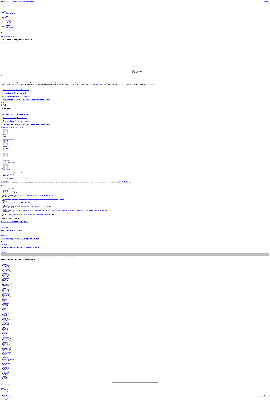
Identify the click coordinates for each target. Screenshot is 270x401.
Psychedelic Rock (7, 352)
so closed (5, 157)
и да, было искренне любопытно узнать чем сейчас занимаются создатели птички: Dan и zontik (26, 195)
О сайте (8, 30)
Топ (7, 16)
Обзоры (5, 12)
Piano (4, 343)
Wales (4, 378)
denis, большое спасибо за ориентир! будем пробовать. (16, 206)
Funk (4, 309)
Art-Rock (5, 269)
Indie (4, 317)
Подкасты (8, 20)
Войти (21, 1)
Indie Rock (3, 227)
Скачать (2, 75)
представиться (10, 178)
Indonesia (5, 322)
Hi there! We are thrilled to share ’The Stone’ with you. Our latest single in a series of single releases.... (26, 214)
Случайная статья (5, 384)
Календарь (265, 1)
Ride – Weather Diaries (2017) (11, 230)
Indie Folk (5, 318)
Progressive (6, 349)
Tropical (5, 372)
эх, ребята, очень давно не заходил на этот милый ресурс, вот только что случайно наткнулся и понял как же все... (30, 199)
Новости (5, 11)
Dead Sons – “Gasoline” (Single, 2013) (14, 222)
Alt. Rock (5, 266)
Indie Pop (12, 36)
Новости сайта (9, 27)
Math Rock (5, 333)
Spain (4, 364)
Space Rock (6, 363)
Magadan (5, 332)
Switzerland (6, 368)
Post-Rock (5, 348)
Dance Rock (6, 289)
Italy (4, 325)
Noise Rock (6, 340)
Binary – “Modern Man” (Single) (126, 182)
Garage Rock (6, 311)
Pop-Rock (5, 344)
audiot (4, 134)
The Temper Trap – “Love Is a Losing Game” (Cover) (20, 239)
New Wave (5, 338)
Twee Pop (5, 373)
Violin (4, 377)
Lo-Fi (4, 329)
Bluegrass (5, 275)
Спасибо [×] (6, 399)
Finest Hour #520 (15, 191)
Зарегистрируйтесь (4, 182)
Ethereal (5, 301)
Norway (5, 342)
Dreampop (5, 295)
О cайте (2, 388)
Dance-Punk (6, 290)
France (4, 308)
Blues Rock (6, 278)
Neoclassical (6, 335)
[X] (5, 105)
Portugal (5, 345)
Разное (5, 18)
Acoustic (5, 264)
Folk (4, 307)
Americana (5, 268)
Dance (4, 288)
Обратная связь (4, 389)
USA (6, 252)
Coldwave (5, 284)
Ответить (5, 140)
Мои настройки (7, 396)
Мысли (8, 25)
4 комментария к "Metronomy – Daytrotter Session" (12, 127)
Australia (3, 244)
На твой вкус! (6, 395)
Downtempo (6, 294)
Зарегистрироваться (14, 1)
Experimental (6, 303)
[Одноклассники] (3, 105)
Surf (4, 365)
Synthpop (5, 369)
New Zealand (6, 339)
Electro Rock (6, 296)
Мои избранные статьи (8, 398)
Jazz (4, 327)
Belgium (5, 274)
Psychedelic (6, 350)
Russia (4, 354)
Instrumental (6, 323)
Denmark (5, 293)
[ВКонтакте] (1, 105)
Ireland (4, 324)
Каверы (8, 21)
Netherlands (6, 337)
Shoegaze (3, 235)
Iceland (5, 314)
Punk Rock (5, 353)
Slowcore (5, 360)
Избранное (25, 1)
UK (15, 36)
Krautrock (5, 328)
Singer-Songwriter (7, 359)
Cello (4, 281)
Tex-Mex (5, 371)
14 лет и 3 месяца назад (9, 174)
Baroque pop (6, 271)
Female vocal (6, 304)
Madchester (6, 330)
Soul (4, 362)
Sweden (5, 367)
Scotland (5, 356)
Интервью (8, 15)
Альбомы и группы (11, 13)
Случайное (31, 1)
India (4, 315)
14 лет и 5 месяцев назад (9, 139)
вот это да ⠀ (6, 191)
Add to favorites (4, 103)
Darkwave (5, 291)
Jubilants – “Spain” (123, 181)
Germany (5, 313)
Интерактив (9, 23)
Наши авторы (9, 28)
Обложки (8, 22)
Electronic (7, 36)
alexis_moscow (6, 169)
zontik (2, 33)
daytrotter (97, 84)
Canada (5, 280)
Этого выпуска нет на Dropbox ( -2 (11, 202)
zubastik (5, 146)
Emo (4, 300)
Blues (4, 276)
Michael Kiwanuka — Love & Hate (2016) (41, 206)
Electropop (5, 299)
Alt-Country (6, 265)
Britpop (5, 279)
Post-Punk (5, 347)
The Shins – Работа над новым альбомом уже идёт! (20, 247)
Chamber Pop (6, 283)
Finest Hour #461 (26, 202)
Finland (5, 305)
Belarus (5, 273)
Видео (4, 17)
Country (5, 285)
